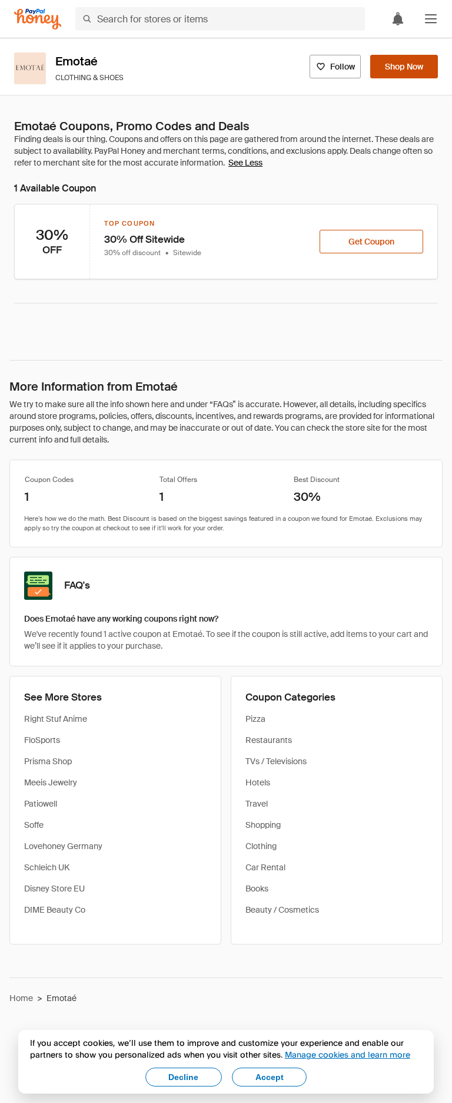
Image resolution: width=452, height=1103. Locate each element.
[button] (431, 19)
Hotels (257, 782)
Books (256, 888)
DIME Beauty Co (54, 909)
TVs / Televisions (276, 761)
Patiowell (40, 803)
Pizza (255, 719)
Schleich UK (46, 867)
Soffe (34, 825)
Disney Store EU (54, 888)
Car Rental (265, 867)
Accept (269, 1077)
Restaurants (268, 740)
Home (21, 998)
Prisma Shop (48, 761)
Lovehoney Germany (63, 846)
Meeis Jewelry (50, 782)
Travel (256, 803)
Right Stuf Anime (55, 719)
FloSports (42, 740)
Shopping (263, 825)
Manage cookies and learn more (347, 1054)
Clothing (261, 846)
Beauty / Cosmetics (282, 909)
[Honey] (37, 19)
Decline (183, 1077)
